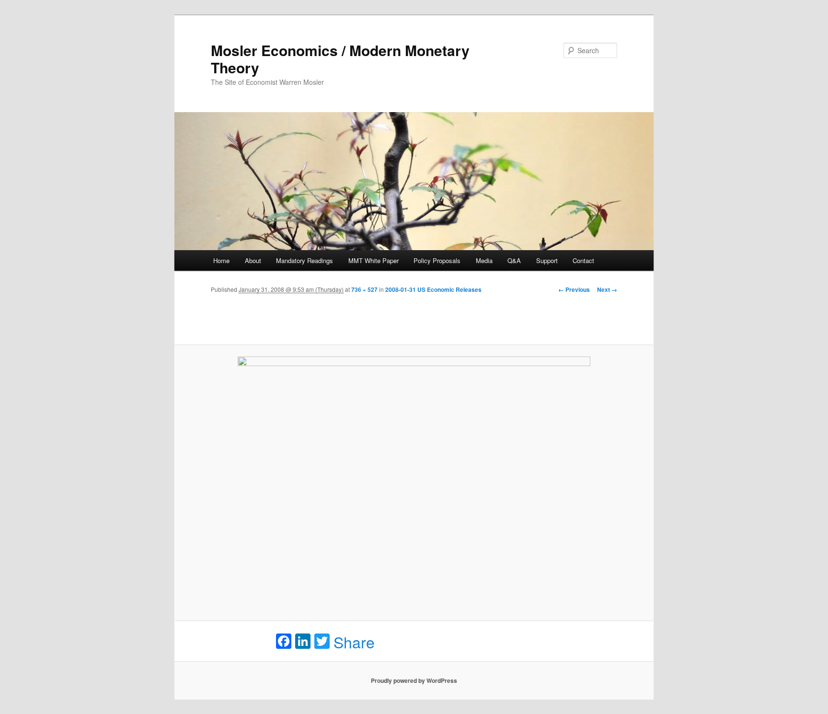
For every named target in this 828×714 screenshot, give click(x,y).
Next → (607, 289)
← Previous (574, 289)
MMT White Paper (373, 260)
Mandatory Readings (304, 260)
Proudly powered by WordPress (414, 680)
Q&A (514, 260)
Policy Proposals (437, 260)
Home (221, 260)
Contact (583, 260)
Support (547, 260)
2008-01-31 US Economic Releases (433, 289)
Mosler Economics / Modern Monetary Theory (340, 59)
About (253, 260)
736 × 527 (364, 289)
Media (484, 260)
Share (354, 641)
